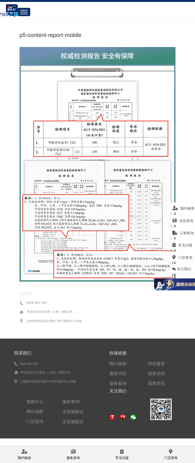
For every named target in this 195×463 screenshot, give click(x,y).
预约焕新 (118, 363)
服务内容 (118, 373)
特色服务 (156, 363)
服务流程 (156, 373)
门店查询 (34, 421)
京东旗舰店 (73, 421)
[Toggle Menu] (24, 12)
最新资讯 (156, 383)
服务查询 (70, 401)
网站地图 (34, 411)
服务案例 (118, 383)
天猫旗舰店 (73, 411)
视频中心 (34, 401)
